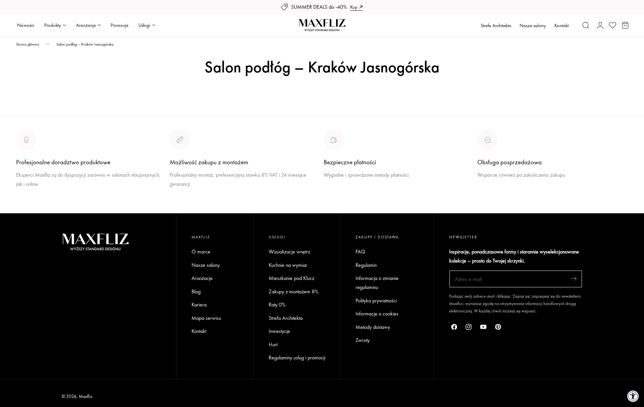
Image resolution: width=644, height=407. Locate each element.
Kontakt (561, 25)
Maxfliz (85, 396)
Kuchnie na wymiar (288, 265)
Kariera (199, 304)
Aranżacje (202, 278)
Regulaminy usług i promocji (297, 357)
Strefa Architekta (496, 25)
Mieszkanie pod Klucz (291, 278)
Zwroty (363, 340)
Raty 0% (277, 304)
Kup (353, 7)
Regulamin (366, 265)
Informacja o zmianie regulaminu (377, 283)
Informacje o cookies (377, 313)
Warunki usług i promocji (195, 199)
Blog (196, 291)
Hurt (273, 344)
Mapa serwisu (206, 318)
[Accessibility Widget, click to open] (633, 396)
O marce (25, 208)
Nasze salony (533, 25)
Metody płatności (495, 199)
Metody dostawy (373, 327)
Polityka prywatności (376, 300)
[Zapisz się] (574, 278)
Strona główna (27, 44)
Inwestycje (279, 331)
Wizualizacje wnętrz (289, 251)
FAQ (360, 251)
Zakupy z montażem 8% (293, 291)
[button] (586, 25)
